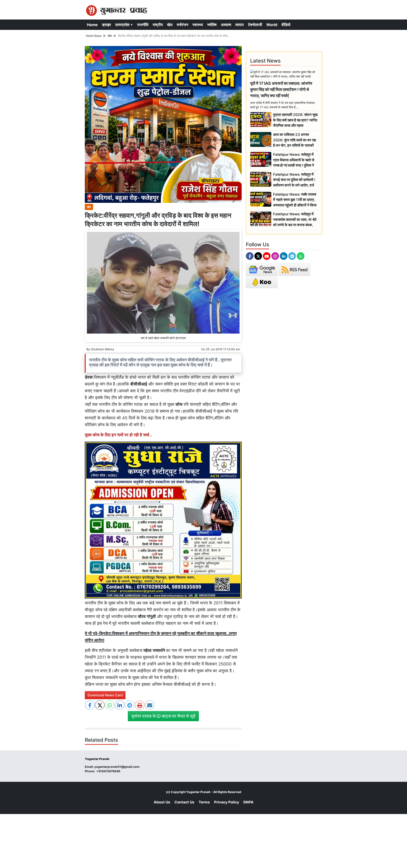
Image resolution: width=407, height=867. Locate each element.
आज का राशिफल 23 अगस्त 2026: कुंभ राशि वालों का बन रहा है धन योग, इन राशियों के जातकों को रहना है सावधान (294, 140)
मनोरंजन (182, 24)
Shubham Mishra (102, 349)
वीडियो (286, 24)
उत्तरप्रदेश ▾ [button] (124, 24)
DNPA (248, 802)
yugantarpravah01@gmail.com (116, 766)
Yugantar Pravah (198, 792)
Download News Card (105, 695)
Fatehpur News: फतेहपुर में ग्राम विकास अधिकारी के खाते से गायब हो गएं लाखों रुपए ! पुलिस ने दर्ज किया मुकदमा (293, 160)
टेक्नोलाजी (255, 24)
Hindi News (94, 36)
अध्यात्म (226, 24)
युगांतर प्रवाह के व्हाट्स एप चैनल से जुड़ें (163, 716)
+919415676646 (108, 771)
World (271, 24)
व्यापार (239, 24)
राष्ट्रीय (158, 24)
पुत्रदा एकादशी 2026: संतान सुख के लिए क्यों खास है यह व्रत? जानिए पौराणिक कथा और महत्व (295, 120)
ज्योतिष (212, 24)
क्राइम (106, 24)
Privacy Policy (226, 802)
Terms (204, 802)
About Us (162, 802)
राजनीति (142, 24)
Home (92, 24)
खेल (170, 24)
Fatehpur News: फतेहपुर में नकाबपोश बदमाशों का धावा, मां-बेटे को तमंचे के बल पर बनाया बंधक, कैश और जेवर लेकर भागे (295, 219)
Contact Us (184, 802)
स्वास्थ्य (197, 24)
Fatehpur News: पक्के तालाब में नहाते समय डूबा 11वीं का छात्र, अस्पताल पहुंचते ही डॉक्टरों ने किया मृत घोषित (294, 200)
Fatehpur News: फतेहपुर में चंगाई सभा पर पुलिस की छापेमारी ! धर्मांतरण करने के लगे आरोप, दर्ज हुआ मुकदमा (294, 180)
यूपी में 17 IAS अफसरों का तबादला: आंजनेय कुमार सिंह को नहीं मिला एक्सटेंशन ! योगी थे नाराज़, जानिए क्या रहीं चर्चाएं (281, 89)
